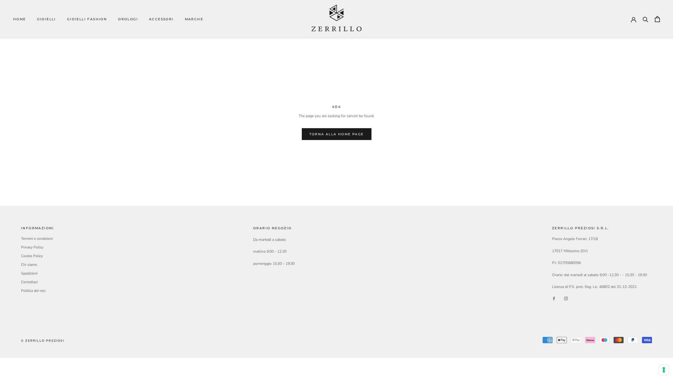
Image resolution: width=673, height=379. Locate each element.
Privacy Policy (32, 247)
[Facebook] (554, 298)
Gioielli (46, 19)
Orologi (128, 19)
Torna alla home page (336, 134)
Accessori (161, 19)
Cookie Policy (32, 255)
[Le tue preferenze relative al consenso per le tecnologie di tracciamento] (664, 370)
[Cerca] (645, 19)
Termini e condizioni (37, 238)
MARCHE (194, 19)
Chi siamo (29, 264)
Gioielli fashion (87, 19)
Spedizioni (29, 273)
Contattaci (29, 282)
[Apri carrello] (657, 19)
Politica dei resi (33, 290)
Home (19, 19)
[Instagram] (566, 298)
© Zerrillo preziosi (42, 340)
